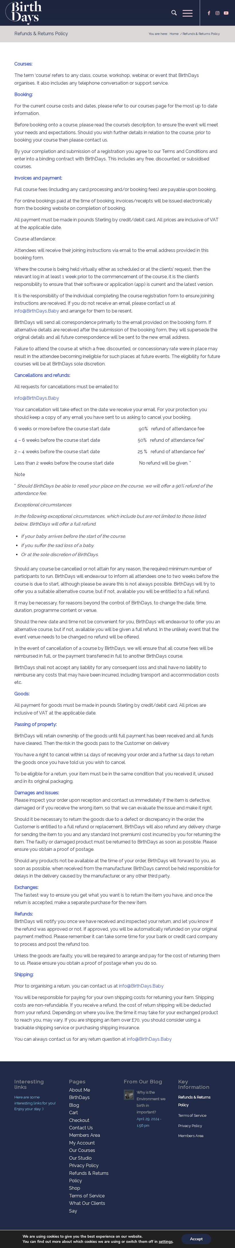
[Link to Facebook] (209, 13)
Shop (74, 1188)
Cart (73, 1112)
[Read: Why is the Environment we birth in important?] (129, 1095)
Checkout (79, 1120)
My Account (82, 1143)
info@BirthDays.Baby (36, 311)
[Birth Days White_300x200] (24, 13)
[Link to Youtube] (226, 13)
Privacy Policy (84, 1165)
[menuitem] (171, 13)
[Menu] (185, 13)
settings (166, 1241)
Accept (196, 1239)
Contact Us (81, 1127)
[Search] (171, 13)
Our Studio (80, 1158)
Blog (74, 1105)
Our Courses (82, 1150)
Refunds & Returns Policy (41, 33)
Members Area (84, 1135)
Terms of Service (87, 1196)
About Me (79, 1090)
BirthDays (79, 1097)
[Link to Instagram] (217, 13)
